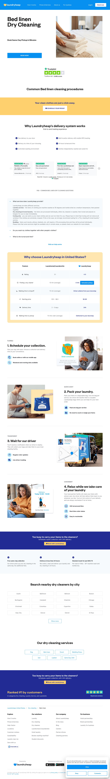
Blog (57, 725)
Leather (54, 658)
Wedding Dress (77, 652)
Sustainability (11, 735)
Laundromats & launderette (40, 729)
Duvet (62, 652)
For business (67, 5)
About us (57, 5)
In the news (59, 722)
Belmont (67, 594)
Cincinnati (18, 606)
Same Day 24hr (69, 658)
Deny (76, 773)
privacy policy (54, 772)
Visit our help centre (55, 244)
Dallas (92, 606)
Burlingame (18, 600)
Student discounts (37, 739)
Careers (58, 729)
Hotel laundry (36, 732)
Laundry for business (87, 725)
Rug (31, 652)
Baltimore (43, 594)
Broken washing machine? (40, 735)
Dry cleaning (32, 708)
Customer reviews (13, 732)
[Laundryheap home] (12, 5)
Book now (100, 5)
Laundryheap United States (16, 708)
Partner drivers (61, 732)
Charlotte (67, 600)
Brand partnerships (86, 722)
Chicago (91, 600)
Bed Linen (47, 652)
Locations (10, 729)
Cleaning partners (62, 735)
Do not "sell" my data (13, 774)
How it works (31, 5)
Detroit (67, 613)
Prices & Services (45, 5)
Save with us (11, 742)
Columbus (43, 606)
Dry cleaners (36, 725)
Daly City (19, 613)
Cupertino (67, 606)
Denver (43, 613)
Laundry (34, 718)
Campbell (43, 600)
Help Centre (11, 725)
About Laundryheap (62, 718)
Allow (87, 767)
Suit (39, 658)
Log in (90, 5)
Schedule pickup (87, 283)
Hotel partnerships (86, 718)
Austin (18, 594)
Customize (97, 773)
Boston (91, 594)
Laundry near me (12, 739)
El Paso (91, 613)
